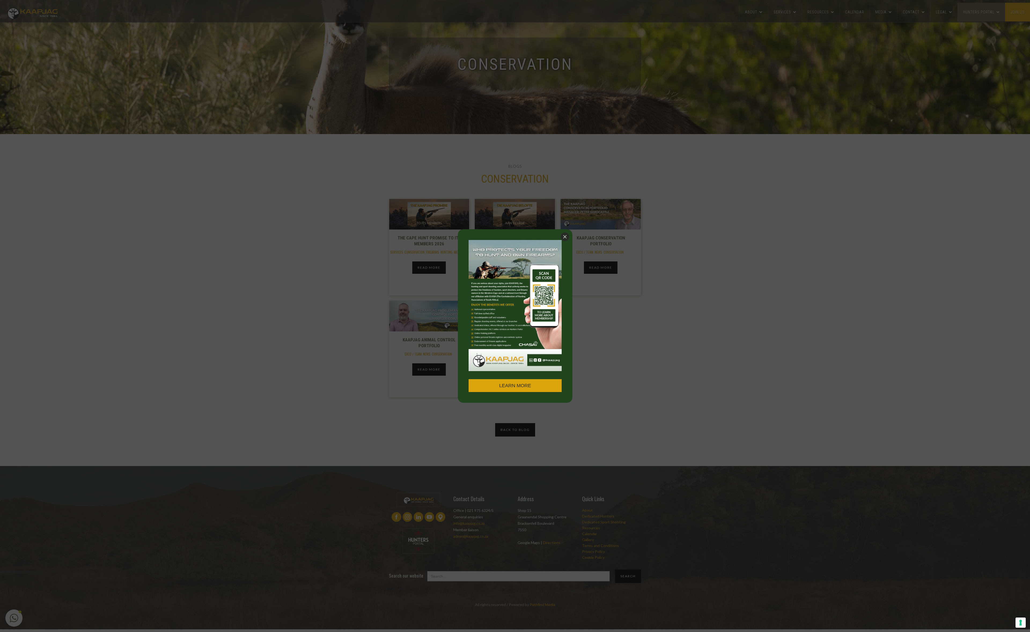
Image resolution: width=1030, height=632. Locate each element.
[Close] (565, 236)
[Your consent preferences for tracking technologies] (1021, 623)
